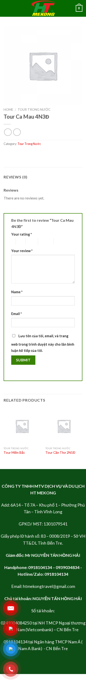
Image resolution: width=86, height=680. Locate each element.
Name (16, 292)
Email (16, 314)
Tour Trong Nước (34, 109)
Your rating (21, 234)
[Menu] (6, 8)
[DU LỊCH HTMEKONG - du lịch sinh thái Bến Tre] (43, 8)
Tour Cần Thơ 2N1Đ (60, 452)
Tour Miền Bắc (14, 452)
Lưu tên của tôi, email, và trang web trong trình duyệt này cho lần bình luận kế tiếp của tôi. (42, 343)
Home (8, 109)
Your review (21, 251)
